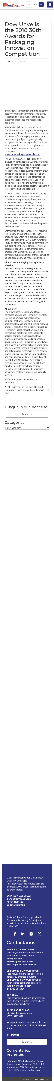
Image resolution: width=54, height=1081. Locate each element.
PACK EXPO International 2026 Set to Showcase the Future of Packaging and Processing (26, 1067)
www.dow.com (12, 382)
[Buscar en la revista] (29, 5)
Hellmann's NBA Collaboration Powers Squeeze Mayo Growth (25, 1062)
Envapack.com (44, 1079)
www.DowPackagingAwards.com (22, 154)
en (41, 4)
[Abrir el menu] (50, 5)
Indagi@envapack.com (19, 985)
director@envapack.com (18, 1003)
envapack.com (14, 958)
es (35, 4)
